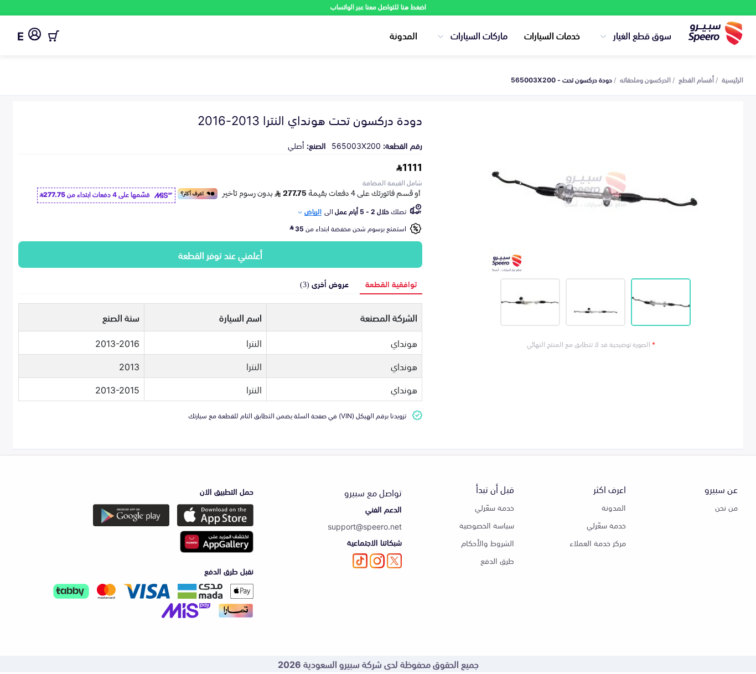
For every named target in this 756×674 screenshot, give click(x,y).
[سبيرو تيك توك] (360, 560)
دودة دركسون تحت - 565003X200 (561, 79)
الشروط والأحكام (487, 542)
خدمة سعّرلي (606, 525)
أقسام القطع (696, 79)
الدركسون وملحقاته (645, 79)
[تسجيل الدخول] (34, 36)
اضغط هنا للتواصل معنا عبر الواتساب (378, 6)
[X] (394, 560)
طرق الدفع (497, 560)
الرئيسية (732, 79)
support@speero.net (365, 526)
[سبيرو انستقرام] (377, 560)
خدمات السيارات (552, 35)
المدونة (403, 35)
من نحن (726, 507)
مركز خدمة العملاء (597, 542)
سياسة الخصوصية (486, 525)
